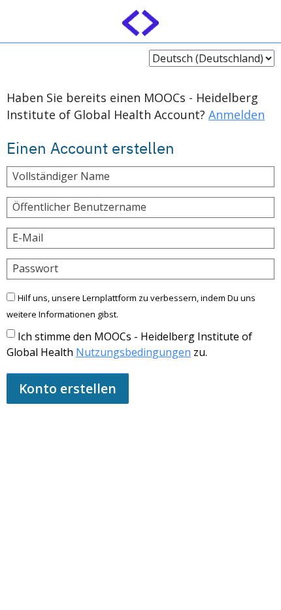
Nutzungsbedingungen (133, 352)
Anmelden (236, 114)
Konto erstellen (67, 388)
